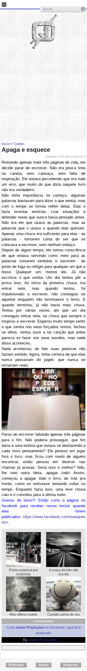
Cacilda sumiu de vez (63, 614)
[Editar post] (61, 640)
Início (44, 665)
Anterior (70, 665)
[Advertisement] (43, 94)
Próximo (16, 665)
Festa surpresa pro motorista (23, 572)
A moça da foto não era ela (63, 572)
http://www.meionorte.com (48, 428)
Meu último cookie (23, 614)
